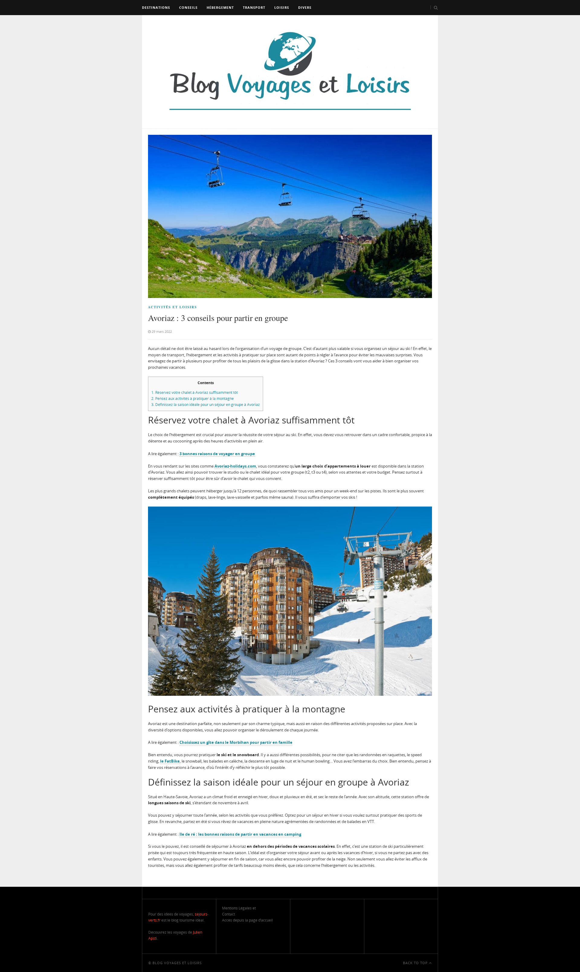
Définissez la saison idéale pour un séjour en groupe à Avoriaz (205, 404)
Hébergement (220, 7)
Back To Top (416, 963)
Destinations (156, 7)
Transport (254, 7)
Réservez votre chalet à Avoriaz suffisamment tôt (194, 392)
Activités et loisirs (172, 307)
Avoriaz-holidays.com (235, 466)
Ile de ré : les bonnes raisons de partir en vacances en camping (240, 834)
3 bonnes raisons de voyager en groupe (217, 453)
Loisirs (281, 7)
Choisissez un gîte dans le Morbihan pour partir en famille (235, 742)
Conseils (188, 7)
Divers (304, 7)
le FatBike (170, 761)
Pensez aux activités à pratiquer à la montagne (192, 398)
